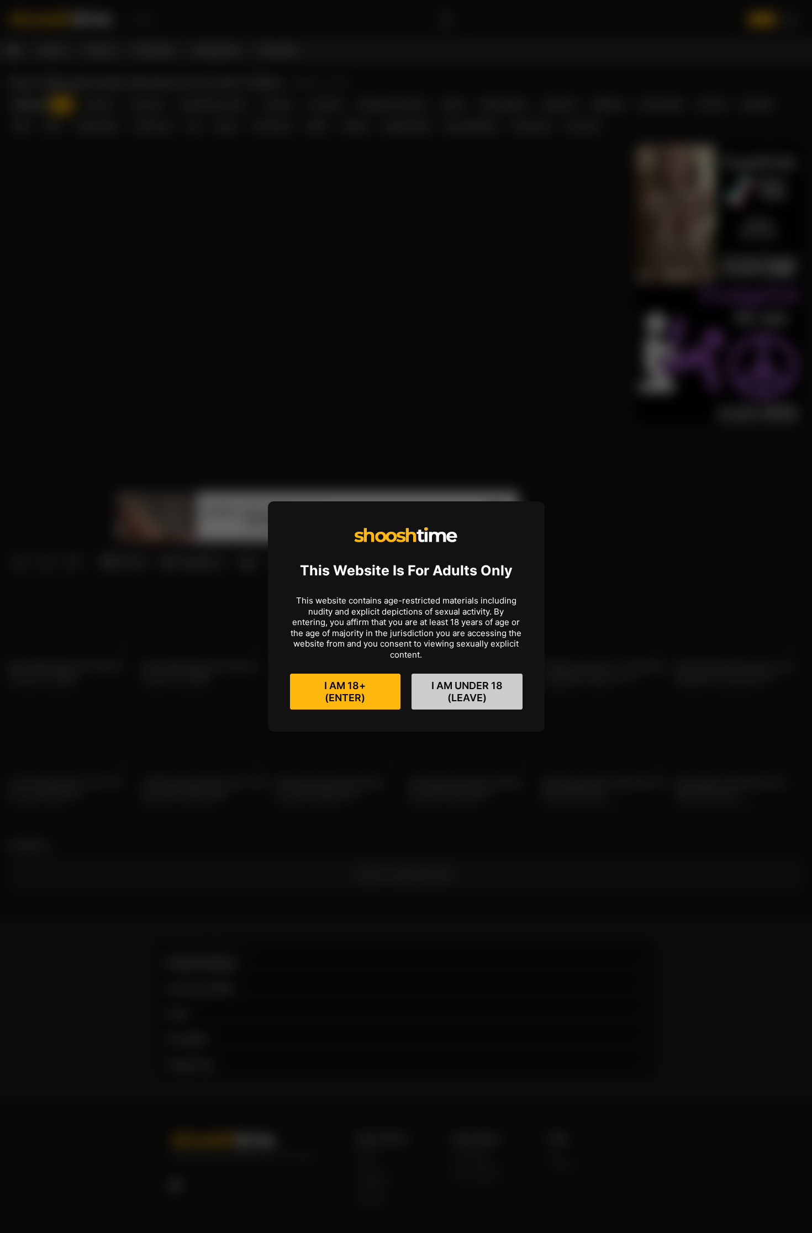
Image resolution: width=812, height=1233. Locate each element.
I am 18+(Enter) (345, 691)
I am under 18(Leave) (467, 691)
